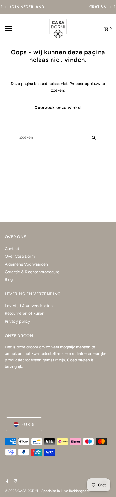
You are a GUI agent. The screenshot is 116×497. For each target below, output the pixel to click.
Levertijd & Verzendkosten (29, 305)
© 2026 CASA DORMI (22, 491)
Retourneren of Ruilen (24, 313)
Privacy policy (17, 321)
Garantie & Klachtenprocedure (32, 271)
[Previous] (5, 7)
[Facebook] (6, 482)
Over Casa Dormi (20, 256)
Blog (9, 279)
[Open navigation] (24, 28)
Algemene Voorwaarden (26, 264)
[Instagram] (14, 482)
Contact (12, 248)
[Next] (110, 7)
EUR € (28, 424)
